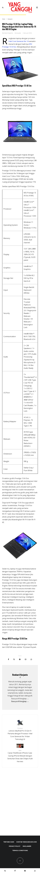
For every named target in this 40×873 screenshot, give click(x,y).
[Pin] (19, 659)
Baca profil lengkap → (20, 701)
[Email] (25, 659)
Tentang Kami (8, 842)
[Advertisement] (20, 806)
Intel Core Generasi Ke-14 (18, 41)
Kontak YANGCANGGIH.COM (26, 842)
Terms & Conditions (20, 850)
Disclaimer (27, 846)
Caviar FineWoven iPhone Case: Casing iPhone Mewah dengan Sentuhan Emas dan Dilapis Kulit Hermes (20, 756)
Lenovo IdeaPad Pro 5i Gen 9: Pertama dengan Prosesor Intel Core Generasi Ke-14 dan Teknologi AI (20, 733)
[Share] (8, 659)
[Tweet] (14, 659)
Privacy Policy (14, 846)
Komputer (18, 33)
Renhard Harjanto (7, 33)
